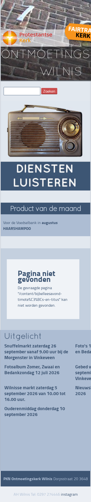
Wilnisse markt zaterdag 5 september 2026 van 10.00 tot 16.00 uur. (35, 393)
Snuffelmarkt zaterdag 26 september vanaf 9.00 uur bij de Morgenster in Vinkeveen (36, 351)
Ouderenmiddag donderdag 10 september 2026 (34, 411)
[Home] (35, 38)
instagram (69, 494)
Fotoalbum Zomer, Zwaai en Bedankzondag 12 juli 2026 (32, 369)
